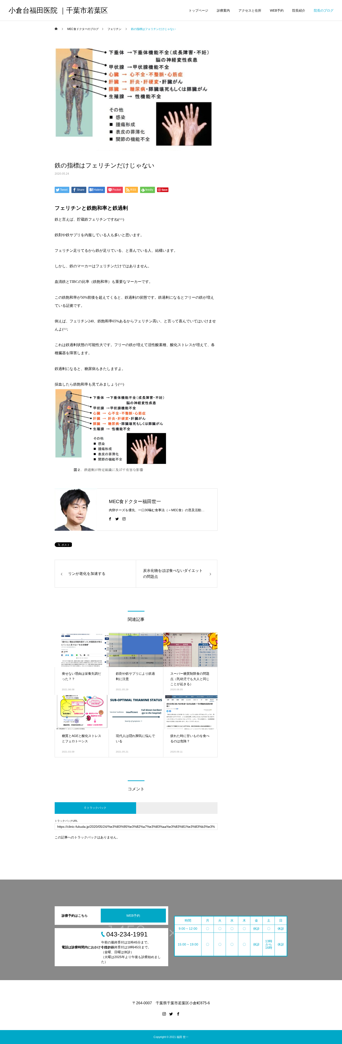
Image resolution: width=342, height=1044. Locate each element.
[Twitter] (117, 518)
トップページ (198, 10)
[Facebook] (110, 518)
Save (165, 189)
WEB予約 (277, 10)
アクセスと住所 (249, 10)
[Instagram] (124, 518)
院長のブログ (323, 10)
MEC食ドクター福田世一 (135, 501)
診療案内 (223, 10)
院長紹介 (298, 10)
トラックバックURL (66, 821)
